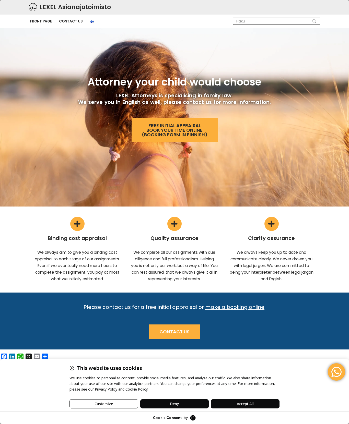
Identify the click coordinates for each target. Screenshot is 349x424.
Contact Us (71, 21)
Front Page (41, 21)
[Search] (314, 21)
